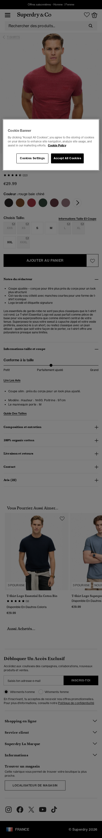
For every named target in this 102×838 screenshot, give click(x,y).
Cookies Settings (32, 158)
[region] (51, 145)
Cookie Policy (57, 145)
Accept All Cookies (67, 158)
